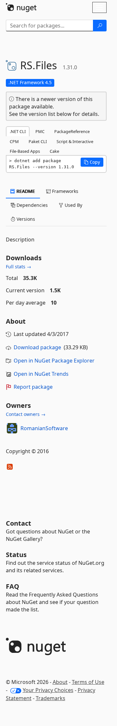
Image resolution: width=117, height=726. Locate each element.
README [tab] (25, 191)
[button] (92, 162)
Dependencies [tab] (31, 205)
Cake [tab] (54, 151)
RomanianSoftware (44, 428)
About (60, 682)
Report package (33, 386)
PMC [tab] (40, 131)
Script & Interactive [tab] (75, 141)
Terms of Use (88, 682)
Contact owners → (26, 414)
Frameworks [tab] (64, 191)
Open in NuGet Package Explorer (54, 360)
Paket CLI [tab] (38, 141)
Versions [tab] (25, 219)
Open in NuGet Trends (41, 373)
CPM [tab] (14, 141)
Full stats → (18, 266)
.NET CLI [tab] (18, 131)
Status (16, 554)
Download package (37, 347)
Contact (18, 523)
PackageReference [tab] (72, 131)
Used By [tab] (72, 205)
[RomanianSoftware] (12, 428)
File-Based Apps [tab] (25, 151)
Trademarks (50, 698)
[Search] (100, 25)
